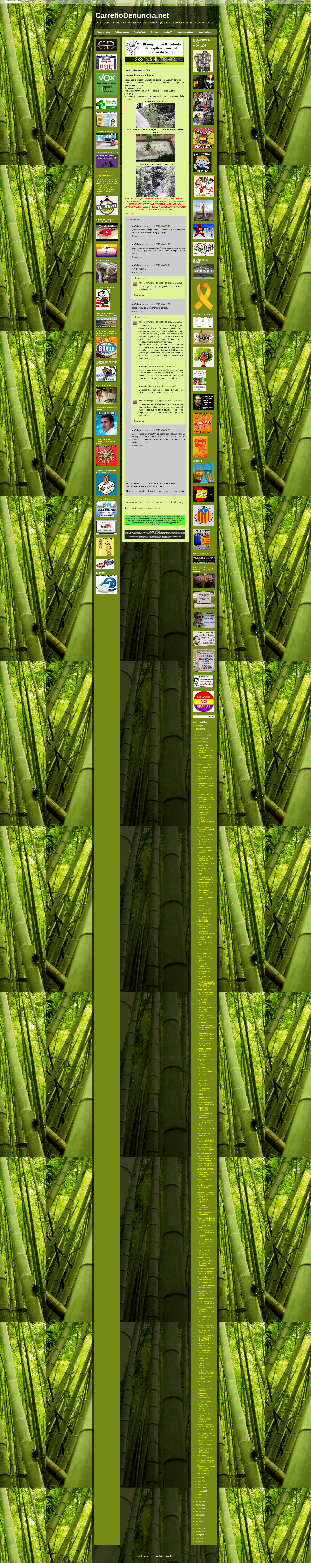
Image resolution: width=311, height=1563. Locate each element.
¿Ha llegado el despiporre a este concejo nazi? (205, 892)
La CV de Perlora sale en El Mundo (205, 1129)
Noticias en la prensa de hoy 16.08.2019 (205, 1140)
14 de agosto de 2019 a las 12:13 (155, 244)
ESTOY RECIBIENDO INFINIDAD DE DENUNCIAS (205, 1338)
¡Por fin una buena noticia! (204, 835)
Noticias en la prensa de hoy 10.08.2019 (205, 1303)
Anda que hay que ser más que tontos (205, 1278)
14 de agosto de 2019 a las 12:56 (167, 322)
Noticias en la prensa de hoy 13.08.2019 (205, 1232)
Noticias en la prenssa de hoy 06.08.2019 (205, 1425)
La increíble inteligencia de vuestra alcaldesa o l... (205, 821)
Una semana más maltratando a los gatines (205, 958)
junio (200, 1481)
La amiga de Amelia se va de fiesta (206, 949)
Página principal (103, 32)
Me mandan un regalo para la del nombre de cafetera (205, 785)
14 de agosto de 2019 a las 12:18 (155, 265)
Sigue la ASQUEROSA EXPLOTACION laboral (205, 842)
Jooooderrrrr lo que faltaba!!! (204, 943)
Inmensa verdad (203, 1258)
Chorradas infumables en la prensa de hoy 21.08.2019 (206, 1028)
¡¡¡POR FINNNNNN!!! (205, 1298)
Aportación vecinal (204, 761)
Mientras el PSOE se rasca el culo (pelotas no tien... (205, 1345)
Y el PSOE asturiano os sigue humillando (206, 756)
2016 (198, 1508)
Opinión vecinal (203, 1473)
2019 (198, 729)
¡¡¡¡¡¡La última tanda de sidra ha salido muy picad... (205, 995)
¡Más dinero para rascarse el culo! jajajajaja (204, 1353)
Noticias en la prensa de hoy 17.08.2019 (205, 1104)
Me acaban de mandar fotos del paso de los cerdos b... (206, 1468)
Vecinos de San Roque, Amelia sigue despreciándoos (206, 1158)
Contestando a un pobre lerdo (204, 972)
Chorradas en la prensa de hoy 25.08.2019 (203, 919)
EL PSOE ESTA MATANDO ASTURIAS (203, 1365)
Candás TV (167, 32)
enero (200, 1497)
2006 (198, 1541)
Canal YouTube (205, 32)
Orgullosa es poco (204, 989)
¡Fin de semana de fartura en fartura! (205, 878)
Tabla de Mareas (122, 32)
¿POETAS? (201, 1236)
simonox (151, 1556)
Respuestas (140, 278)
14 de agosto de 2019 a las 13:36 (155, 430)
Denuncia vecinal (204, 791)
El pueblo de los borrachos (203, 1098)
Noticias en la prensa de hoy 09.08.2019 (205, 1326)
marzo (200, 1491)
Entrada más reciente (137, 502)
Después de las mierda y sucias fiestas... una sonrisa (204, 1407)
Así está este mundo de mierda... (205, 899)
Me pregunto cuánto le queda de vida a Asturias (206, 1062)
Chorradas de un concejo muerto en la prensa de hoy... (205, 1069)
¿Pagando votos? (204, 1385)
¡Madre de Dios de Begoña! (204, 1389)
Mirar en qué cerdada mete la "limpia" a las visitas (205, 1174)
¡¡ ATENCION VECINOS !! (202, 1109)
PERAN (200, 874)
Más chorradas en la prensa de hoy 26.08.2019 (205, 885)
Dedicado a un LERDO (206, 1430)
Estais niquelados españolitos (204, 1214)
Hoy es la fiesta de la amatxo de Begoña (205, 1149)
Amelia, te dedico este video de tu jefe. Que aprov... (205, 1187)
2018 (198, 1502)
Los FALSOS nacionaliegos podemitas (203, 1002)
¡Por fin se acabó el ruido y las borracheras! (204, 1450)
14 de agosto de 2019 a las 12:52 (155, 304)
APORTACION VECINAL (202, 1201)
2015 (198, 1512)
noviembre (202, 735)
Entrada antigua (177, 502)
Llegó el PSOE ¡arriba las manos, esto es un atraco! (205, 800)
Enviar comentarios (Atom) (148, 508)
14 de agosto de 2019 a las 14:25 (162, 366)
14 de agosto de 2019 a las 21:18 (167, 401)
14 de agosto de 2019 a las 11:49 (155, 226)
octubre (201, 738)
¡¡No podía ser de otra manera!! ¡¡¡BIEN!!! (206, 1034)
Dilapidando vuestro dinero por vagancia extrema (206, 1017)
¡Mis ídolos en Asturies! (202, 1359)
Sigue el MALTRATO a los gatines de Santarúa (206, 1263)
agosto (200, 745)
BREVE (200, 1094)
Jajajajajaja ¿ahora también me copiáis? (204, 1293)
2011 (197, 1525)
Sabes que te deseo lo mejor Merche (206, 1287)
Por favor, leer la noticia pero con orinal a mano (204, 966)
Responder (137, 236)
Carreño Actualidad (185, 32)
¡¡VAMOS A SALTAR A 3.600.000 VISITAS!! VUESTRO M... (206, 984)
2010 (198, 1528)
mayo (200, 1484)
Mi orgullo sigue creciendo (203, 813)
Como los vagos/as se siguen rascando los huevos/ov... (206, 1435)
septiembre (202, 742)
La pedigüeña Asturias (206, 1268)
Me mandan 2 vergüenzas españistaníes (203, 1396)
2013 (198, 1518)
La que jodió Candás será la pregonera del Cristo (205, 750)
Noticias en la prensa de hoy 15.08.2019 (205, 1165)
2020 (198, 726)
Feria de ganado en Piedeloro (205, 1090)
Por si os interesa (204, 1401)
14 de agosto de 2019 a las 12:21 (167, 283)
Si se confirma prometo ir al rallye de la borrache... (205, 778)
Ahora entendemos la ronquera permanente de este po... (206, 1310)
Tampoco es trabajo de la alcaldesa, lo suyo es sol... (206, 1220)
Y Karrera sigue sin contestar (204, 1055)
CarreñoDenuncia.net (132, 15)
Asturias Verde (140, 32)
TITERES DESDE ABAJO (204, 1045)
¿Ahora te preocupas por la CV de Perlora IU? (206, 1123)
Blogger (175, 1556)
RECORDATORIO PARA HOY (204, 772)
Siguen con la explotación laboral (205, 933)
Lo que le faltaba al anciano (204, 938)
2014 (198, 1515)
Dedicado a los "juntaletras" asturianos (203, 1207)
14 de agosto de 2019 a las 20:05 (162, 386)
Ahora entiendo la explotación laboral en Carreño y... (205, 829)
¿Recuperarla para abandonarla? (204, 909)
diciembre (201, 732)
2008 (198, 1535)
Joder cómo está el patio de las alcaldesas (204, 926)
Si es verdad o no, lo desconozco (205, 1084)
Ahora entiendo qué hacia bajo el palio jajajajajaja (205, 1242)
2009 (198, 1531)
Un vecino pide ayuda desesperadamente (205, 1462)
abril (199, 1488)
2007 (198, 1538)
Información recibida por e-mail (205, 1079)
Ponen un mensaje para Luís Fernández (204, 1115)
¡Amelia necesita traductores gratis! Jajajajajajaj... (205, 858)
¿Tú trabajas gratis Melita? (204, 852)
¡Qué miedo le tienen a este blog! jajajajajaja (206, 1010)
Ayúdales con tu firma (205, 847)
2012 (198, 1522)
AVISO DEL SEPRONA (206, 1169)
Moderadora (144, 283)
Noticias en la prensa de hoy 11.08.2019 (205, 1273)
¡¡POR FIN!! (202, 1075)
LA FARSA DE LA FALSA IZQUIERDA (205, 1372)
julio (199, 1478)
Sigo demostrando (204, 1022)
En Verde (154, 32)
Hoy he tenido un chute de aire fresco (206, 1456)
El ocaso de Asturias (205, 764)
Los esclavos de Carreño (203, 1321)
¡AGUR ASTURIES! (204, 794)
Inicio (159, 502)
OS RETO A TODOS (105, 176)
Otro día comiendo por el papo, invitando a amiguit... (206, 1194)
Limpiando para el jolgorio (204, 1181)
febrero (200, 1494)
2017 (198, 1505)
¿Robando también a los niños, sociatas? (205, 1039)
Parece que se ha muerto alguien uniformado (204, 807)
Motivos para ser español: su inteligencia (203, 1252)
